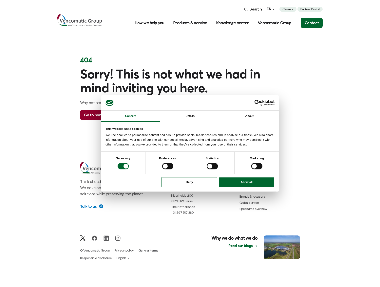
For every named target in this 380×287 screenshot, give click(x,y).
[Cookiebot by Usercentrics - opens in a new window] (257, 103)
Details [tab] (189, 116)
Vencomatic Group (274, 22)
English (121, 258)
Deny (189, 182)
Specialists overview (253, 209)
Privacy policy (124, 250)
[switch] (167, 166)
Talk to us (88, 206)
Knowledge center (232, 22)
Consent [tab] (130, 116)
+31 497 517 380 (182, 212)
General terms (148, 250)
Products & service (190, 22)
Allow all (247, 182)
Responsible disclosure (96, 258)
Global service (249, 203)
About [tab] (249, 116)
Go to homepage (99, 114)
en (269, 9)
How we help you (149, 22)
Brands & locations (252, 196)
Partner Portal (310, 9)
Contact (312, 22)
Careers (287, 9)
